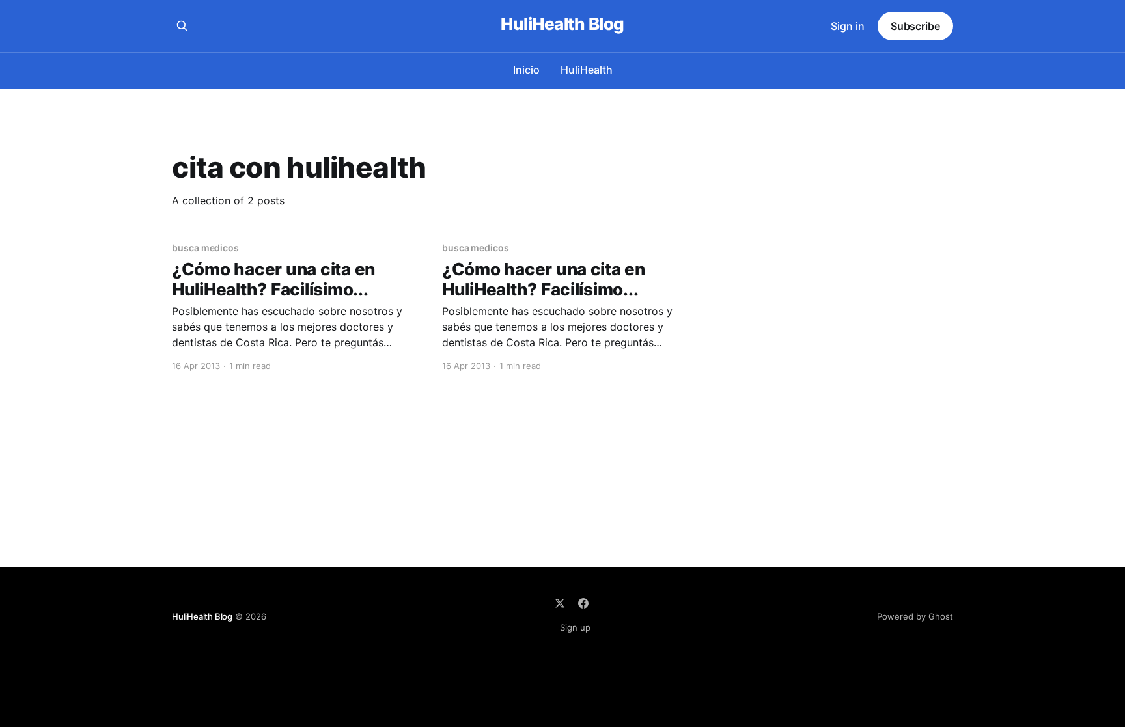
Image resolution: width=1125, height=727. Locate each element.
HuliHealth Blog (562, 24)
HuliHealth (587, 69)
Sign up (575, 627)
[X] (560, 603)
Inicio (526, 69)
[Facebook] (583, 603)
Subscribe (915, 26)
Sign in (848, 26)
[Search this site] (182, 26)
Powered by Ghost (915, 616)
